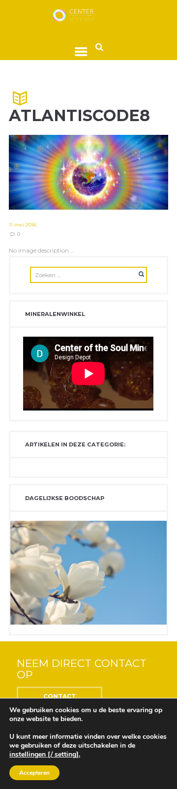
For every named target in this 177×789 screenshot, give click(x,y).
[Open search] (99, 46)
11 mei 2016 (22, 224)
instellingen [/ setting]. (44, 754)
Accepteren (34, 773)
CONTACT (59, 696)
